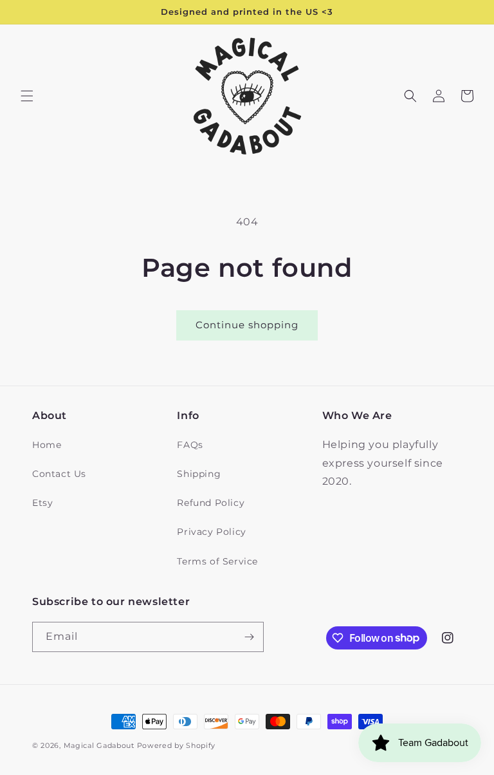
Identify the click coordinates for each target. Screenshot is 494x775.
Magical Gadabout (99, 745)
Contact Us (59, 474)
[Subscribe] (249, 637)
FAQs (190, 445)
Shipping (199, 474)
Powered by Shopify (176, 745)
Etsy (42, 503)
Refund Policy (210, 503)
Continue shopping (247, 325)
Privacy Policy (211, 531)
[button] (27, 96)
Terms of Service (217, 561)
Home (46, 445)
